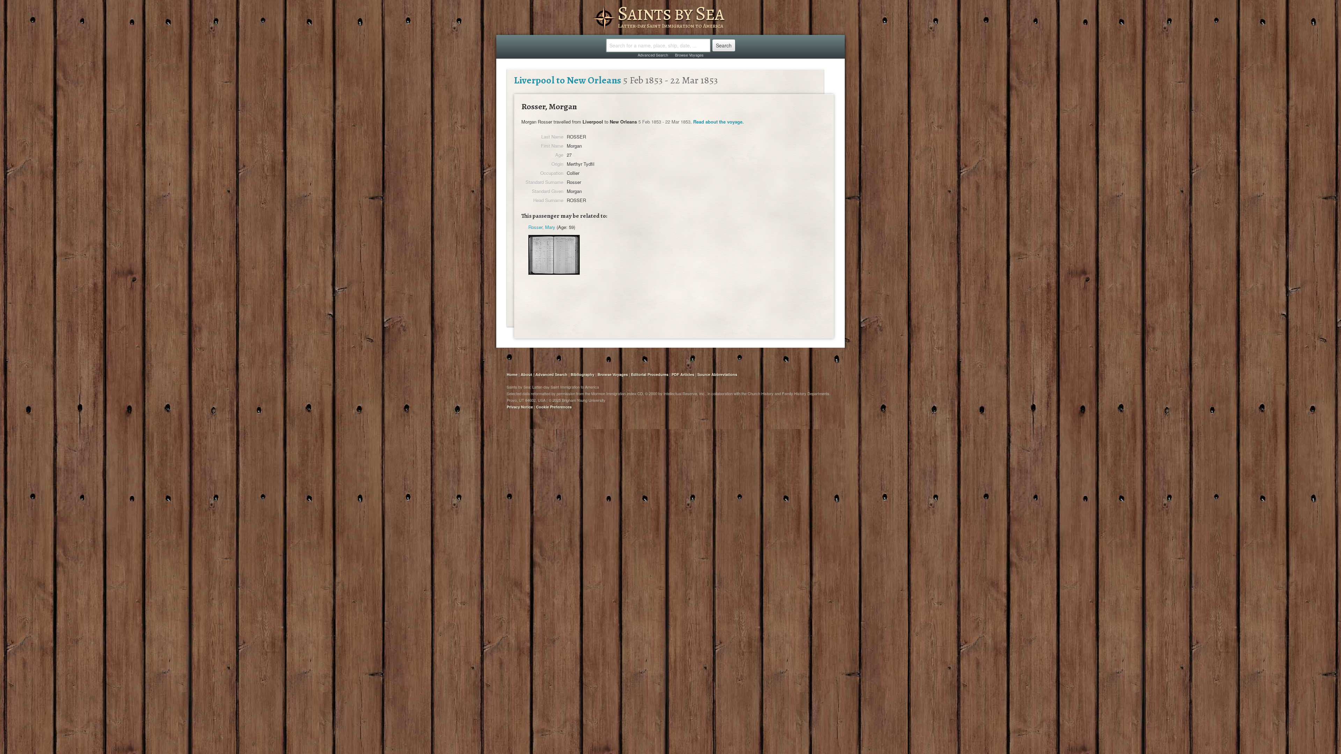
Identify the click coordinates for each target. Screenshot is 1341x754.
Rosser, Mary (541, 227)
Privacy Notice (520, 406)
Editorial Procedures (649, 374)
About (526, 374)
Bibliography (582, 374)
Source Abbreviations (717, 374)
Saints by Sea (670, 13)
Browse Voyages (689, 55)
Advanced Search (653, 55)
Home (512, 374)
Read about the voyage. (718, 121)
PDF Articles (683, 374)
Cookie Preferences (554, 406)
